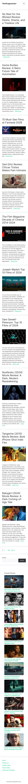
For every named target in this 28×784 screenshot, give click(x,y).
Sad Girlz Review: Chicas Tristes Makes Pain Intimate (14, 167)
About (4, 760)
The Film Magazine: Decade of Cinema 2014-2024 (13, 219)
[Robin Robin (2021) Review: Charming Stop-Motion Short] (14, 581)
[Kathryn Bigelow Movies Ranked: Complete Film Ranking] (14, 616)
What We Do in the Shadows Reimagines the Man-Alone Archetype (12, 730)
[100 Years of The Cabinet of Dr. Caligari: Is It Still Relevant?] (14, 686)
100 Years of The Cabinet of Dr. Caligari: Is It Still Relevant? (13, 694)
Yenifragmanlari (9, 3)
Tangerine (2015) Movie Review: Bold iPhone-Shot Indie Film (13, 438)
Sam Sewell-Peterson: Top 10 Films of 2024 (12, 322)
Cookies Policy (6, 765)
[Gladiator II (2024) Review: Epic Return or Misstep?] (14, 703)
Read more (7, 57)
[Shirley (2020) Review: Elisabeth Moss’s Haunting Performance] (14, 739)
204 (9, 550)
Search (4, 557)
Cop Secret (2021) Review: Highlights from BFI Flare (12, 677)
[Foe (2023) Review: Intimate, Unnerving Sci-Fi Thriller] (14, 651)
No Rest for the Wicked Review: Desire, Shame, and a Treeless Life (13, 18)
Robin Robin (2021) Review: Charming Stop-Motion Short (12, 590)
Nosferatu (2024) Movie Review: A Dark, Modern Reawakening (12, 377)
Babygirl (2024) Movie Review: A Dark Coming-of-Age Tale (12, 498)
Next (13, 550)
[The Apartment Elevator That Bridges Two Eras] (14, 599)
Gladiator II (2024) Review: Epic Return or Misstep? (13, 712)
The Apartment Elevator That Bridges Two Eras (12, 607)
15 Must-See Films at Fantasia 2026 (13, 121)
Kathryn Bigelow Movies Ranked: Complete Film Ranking (13, 625)
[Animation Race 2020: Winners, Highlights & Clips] (14, 633)
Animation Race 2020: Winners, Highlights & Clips (13, 642)
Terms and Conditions (8, 770)
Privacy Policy (6, 767)
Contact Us (5, 763)
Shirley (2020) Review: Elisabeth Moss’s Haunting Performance (13, 748)
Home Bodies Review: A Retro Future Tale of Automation (11, 70)
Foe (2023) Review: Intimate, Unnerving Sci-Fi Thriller (12, 659)
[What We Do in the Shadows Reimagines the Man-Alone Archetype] (14, 720)
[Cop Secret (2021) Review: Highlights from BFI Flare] (14, 668)
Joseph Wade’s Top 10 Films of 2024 (13, 271)
